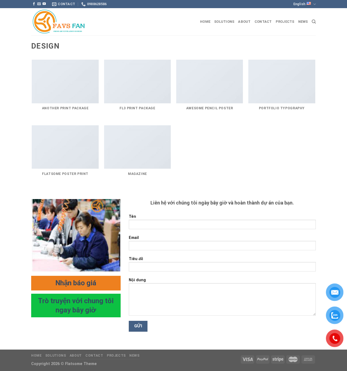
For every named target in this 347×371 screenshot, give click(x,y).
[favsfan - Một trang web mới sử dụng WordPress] (58, 21)
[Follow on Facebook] (34, 4)
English (299, 4)
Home (205, 22)
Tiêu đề (136, 259)
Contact (263, 22)
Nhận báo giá (75, 283)
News (303, 22)
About (244, 22)
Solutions (224, 22)
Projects (285, 22)
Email (134, 237)
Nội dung (137, 280)
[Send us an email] (39, 4)
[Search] (314, 22)
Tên (132, 216)
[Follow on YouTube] (44, 4)
